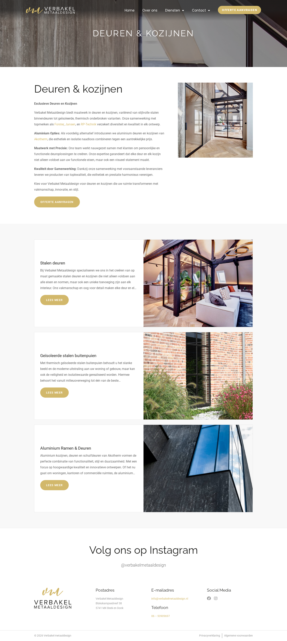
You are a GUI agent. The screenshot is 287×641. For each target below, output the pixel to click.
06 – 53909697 (160, 616)
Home (130, 10)
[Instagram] (216, 598)
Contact (199, 10)
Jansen (70, 124)
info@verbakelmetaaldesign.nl (169, 598)
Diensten (172, 10)
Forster (59, 124)
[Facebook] (209, 598)
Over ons (149, 10)
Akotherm (40, 139)
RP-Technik (88, 124)
